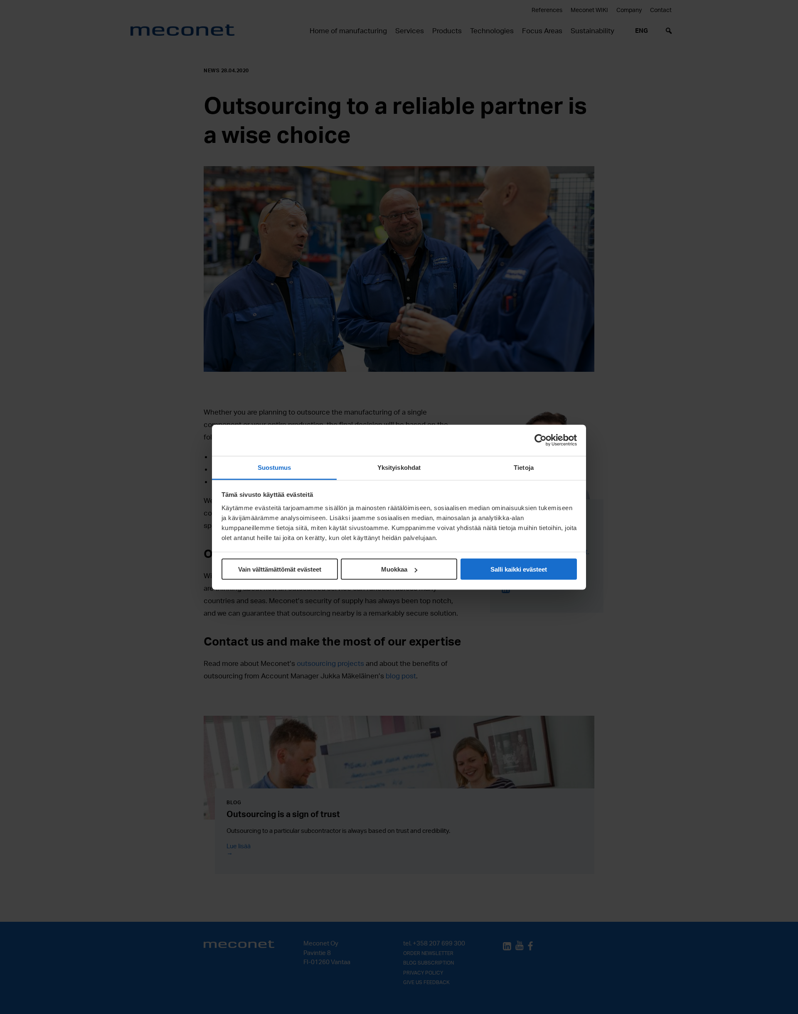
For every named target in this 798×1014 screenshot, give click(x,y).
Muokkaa (394, 569)
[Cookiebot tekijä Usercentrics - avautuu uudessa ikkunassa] (540, 440)
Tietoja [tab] (524, 467)
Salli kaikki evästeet (518, 569)
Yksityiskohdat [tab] (399, 467)
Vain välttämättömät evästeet (279, 569)
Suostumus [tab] (274, 467)
